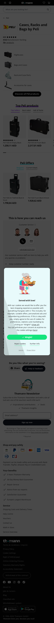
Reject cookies (20, 343)
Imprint (21, 350)
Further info (35, 343)
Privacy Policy (31, 350)
